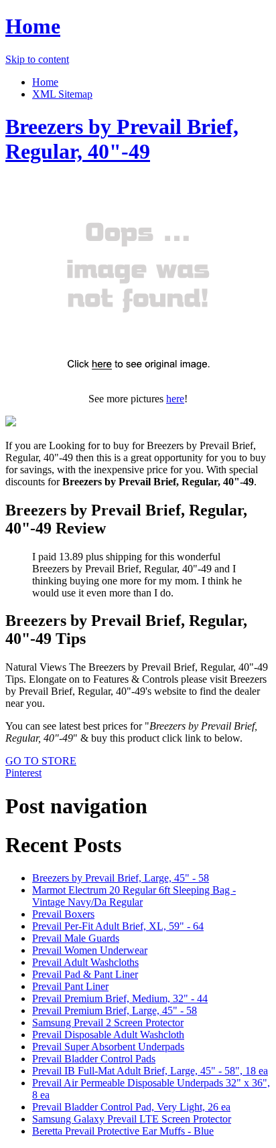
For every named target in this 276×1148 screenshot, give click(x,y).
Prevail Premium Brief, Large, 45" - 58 (114, 1010)
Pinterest (23, 772)
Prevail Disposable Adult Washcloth (108, 1034)
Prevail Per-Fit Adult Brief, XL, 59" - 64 (118, 926)
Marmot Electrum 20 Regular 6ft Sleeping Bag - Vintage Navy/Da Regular (134, 896)
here (175, 398)
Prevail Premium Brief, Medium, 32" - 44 (120, 998)
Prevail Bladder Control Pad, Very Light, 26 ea (131, 1107)
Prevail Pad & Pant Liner (85, 974)
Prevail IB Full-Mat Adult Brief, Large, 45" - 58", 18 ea (150, 1070)
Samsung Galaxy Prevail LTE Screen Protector (131, 1119)
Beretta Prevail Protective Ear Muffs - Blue (123, 1131)
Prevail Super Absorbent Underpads (108, 1046)
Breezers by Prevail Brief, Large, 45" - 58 (120, 878)
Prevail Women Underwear (89, 950)
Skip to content (37, 59)
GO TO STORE (40, 760)
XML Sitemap (62, 94)
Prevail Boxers (63, 914)
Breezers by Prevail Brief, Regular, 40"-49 (121, 138)
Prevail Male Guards (75, 938)
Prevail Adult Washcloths (85, 962)
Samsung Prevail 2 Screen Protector (108, 1022)
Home (32, 26)
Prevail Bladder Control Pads (93, 1058)
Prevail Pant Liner (70, 986)
